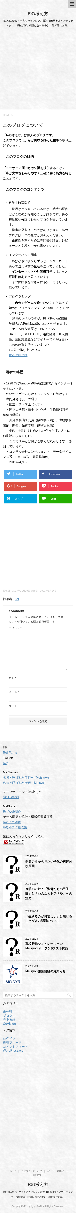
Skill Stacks (11, 797)
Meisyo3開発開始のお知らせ (45, 971)
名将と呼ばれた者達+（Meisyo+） (27, 777)
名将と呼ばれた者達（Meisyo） (25, 782)
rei (17, 599)
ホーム (13, 1171)
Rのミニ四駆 (12, 822)
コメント (15, 628)
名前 (12, 677)
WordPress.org (13, 1050)
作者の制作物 (18, 355)
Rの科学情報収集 (15, 827)
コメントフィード (15, 1046)
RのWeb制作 (12, 811)
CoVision (9, 1023)
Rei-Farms (10, 752)
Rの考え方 (38, 13)
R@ (5, 763)
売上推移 (9, 1019)
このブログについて (31, 1171)
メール (14, 691)
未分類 (7, 1011)
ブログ (7, 1015)
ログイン (9, 1038)
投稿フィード (12, 1042)
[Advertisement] (38, 70)
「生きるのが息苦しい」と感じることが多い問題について (48, 918)
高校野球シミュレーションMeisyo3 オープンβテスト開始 (46, 946)
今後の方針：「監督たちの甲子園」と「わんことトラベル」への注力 (48, 893)
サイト (13, 705)
